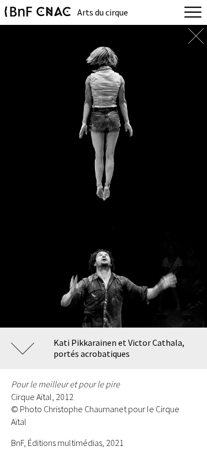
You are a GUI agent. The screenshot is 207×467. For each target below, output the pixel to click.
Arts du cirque (102, 12)
